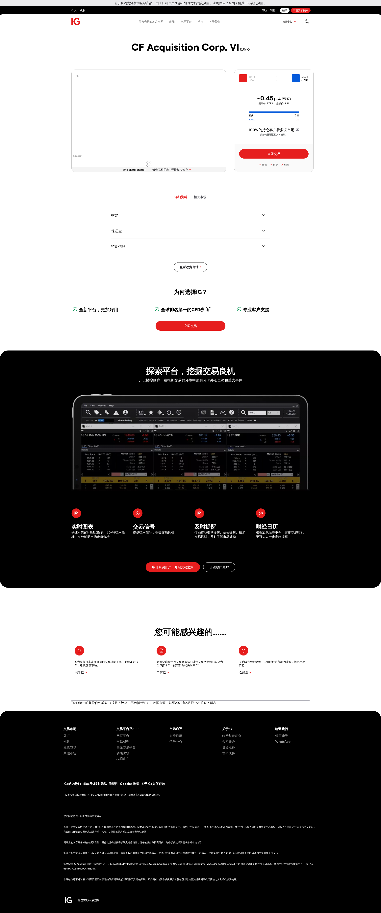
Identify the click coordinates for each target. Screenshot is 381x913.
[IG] (75, 21)
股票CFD (70, 747)
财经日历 (175, 736)
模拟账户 (122, 759)
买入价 (305, 77)
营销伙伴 (228, 753)
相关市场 (200, 197)
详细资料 (181, 197)
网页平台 (122, 736)
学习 (200, 21)
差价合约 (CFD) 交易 (151, 21)
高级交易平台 (126, 747)
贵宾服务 (228, 747)
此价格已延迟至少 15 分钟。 (274, 134)
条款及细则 (91, 783)
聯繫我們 (281, 729)
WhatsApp (283, 741)
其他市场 (70, 753)
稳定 (275, 164)
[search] (307, 21)
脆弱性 (113, 783)
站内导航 (74, 783)
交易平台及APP (127, 729)
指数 (67, 741)
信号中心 (175, 741)
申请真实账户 (300, 10)
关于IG (227, 729)
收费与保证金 (231, 736)
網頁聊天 (281, 736)
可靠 (286, 164)
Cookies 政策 (129, 783)
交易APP (122, 741)
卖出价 (252, 77)
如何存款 (158, 783)
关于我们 (214, 21)
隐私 (104, 783)
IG (65, 783)
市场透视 (175, 729)
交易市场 (70, 729)
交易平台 (186, 21)
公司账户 (228, 741)
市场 (172, 21)
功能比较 (122, 753)
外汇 (67, 736)
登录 (284, 10)
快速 (264, 164)
